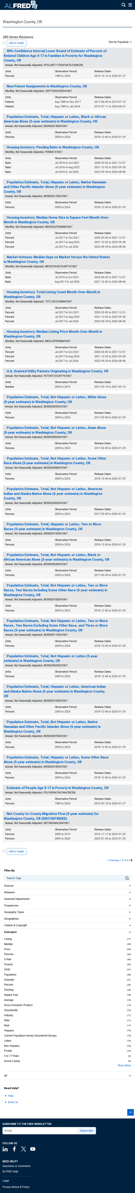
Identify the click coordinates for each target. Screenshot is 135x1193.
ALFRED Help (10, 1171)
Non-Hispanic (12, 1045)
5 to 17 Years (11, 1055)
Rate (6, 1020)
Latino (7, 1040)
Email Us (13, 1102)
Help (11, 1095)
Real (6, 1025)
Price (7, 949)
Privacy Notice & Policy (15, 1187)
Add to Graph (16, 43)
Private (8, 1050)
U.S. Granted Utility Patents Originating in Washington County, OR (57, 371)
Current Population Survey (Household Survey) (30, 1035)
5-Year (7, 959)
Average (9, 1000)
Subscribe (86, 1130)
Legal (5, 1180)
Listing (8, 939)
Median (8, 944)
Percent (8, 984)
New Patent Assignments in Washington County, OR (47, 86)
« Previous (113, 860)
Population (10, 974)
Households (11, 1010)
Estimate (9, 979)
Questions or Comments (16, 1166)
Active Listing (12, 1061)
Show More (124, 1065)
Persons (9, 954)
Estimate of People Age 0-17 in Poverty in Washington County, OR (57, 788)
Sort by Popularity (119, 42)
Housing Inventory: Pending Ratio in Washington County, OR (53, 147)
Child (7, 969)
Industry (8, 1015)
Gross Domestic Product (18, 1005)
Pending (9, 989)
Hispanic (9, 1030)
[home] (21, 5)
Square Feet (11, 994)
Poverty (8, 964)
